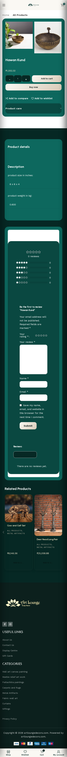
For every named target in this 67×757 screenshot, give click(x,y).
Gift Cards (7, 656)
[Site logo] (33, 4)
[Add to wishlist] (30, 497)
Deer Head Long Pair (47, 539)
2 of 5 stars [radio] (38, 335)
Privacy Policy (9, 719)
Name (24, 378)
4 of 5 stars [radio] (43, 335)
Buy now (33, 87)
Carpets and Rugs (11, 687)
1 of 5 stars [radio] (36, 335)
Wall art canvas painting (14, 671)
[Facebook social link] (4, 624)
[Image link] (22, 603)
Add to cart (47, 78)
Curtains (6, 703)
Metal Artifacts (16, 533)
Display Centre (9, 650)
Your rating (24, 335)
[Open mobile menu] (4, 5)
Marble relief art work (13, 677)
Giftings (6, 709)
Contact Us (8, 645)
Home (5, 15)
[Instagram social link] (10, 624)
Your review (27, 341)
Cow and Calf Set (16, 525)
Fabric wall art (10, 698)
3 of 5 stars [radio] (41, 335)
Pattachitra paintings (13, 682)
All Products (20, 15)
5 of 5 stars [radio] (46, 335)
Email (24, 391)
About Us (7, 640)
